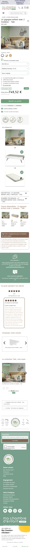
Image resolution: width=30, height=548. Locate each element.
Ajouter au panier (15, 101)
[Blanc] (2, 55)
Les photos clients (8, 474)
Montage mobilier (8, 497)
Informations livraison (9, 495)
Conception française (9, 482)
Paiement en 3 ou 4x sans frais (7, 424)
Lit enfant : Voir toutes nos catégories (14, 408)
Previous (4, 38)
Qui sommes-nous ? (8, 470)
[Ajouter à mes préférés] (28, 21)
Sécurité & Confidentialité (10, 486)
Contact (5, 503)
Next (25, 38)
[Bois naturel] (10, 55)
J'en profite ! (15, 440)
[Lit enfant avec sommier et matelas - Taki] (13, 372)
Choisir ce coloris (4, 224)
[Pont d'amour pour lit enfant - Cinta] (15, 341)
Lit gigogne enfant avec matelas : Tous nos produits (14, 403)
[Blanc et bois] (6, 55)
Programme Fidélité (8, 501)
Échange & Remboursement (11, 499)
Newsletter (5, 435)
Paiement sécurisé (8, 488)
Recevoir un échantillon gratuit (11, 60)
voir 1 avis (4, 24)
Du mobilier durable (8, 484)
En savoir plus (7, 85)
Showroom (6, 472)
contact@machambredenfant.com (15, 267)
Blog (4, 476)
